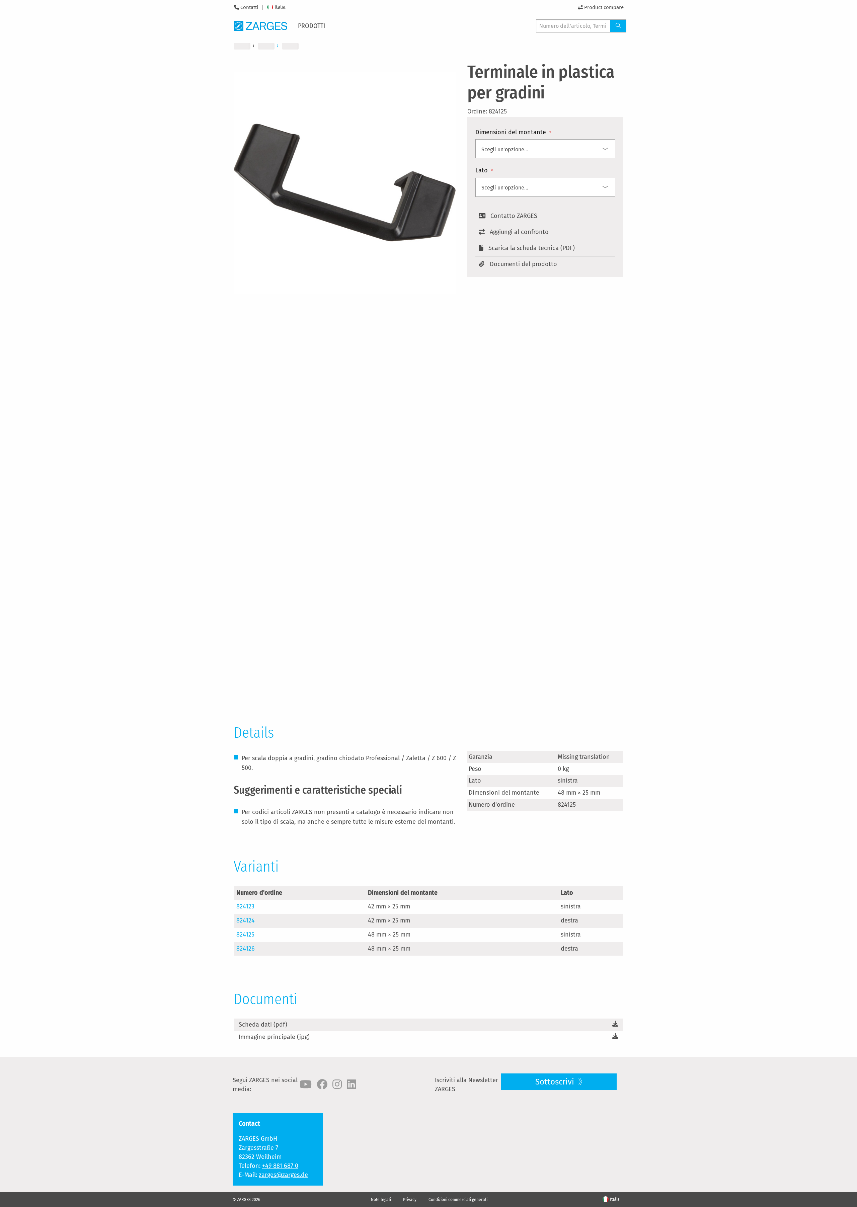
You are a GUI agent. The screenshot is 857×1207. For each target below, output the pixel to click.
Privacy (409, 1199)
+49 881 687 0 (280, 1166)
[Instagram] (337, 1084)
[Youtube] (306, 1084)
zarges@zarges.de (283, 1175)
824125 (245, 934)
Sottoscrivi (555, 1082)
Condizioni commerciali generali (457, 1199)
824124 (245, 920)
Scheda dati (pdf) (263, 1024)
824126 (245, 948)
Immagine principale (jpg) (274, 1037)
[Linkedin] (351, 1084)
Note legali (381, 1199)
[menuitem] (312, 25)
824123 (245, 906)
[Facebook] (322, 1084)
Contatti (249, 7)
